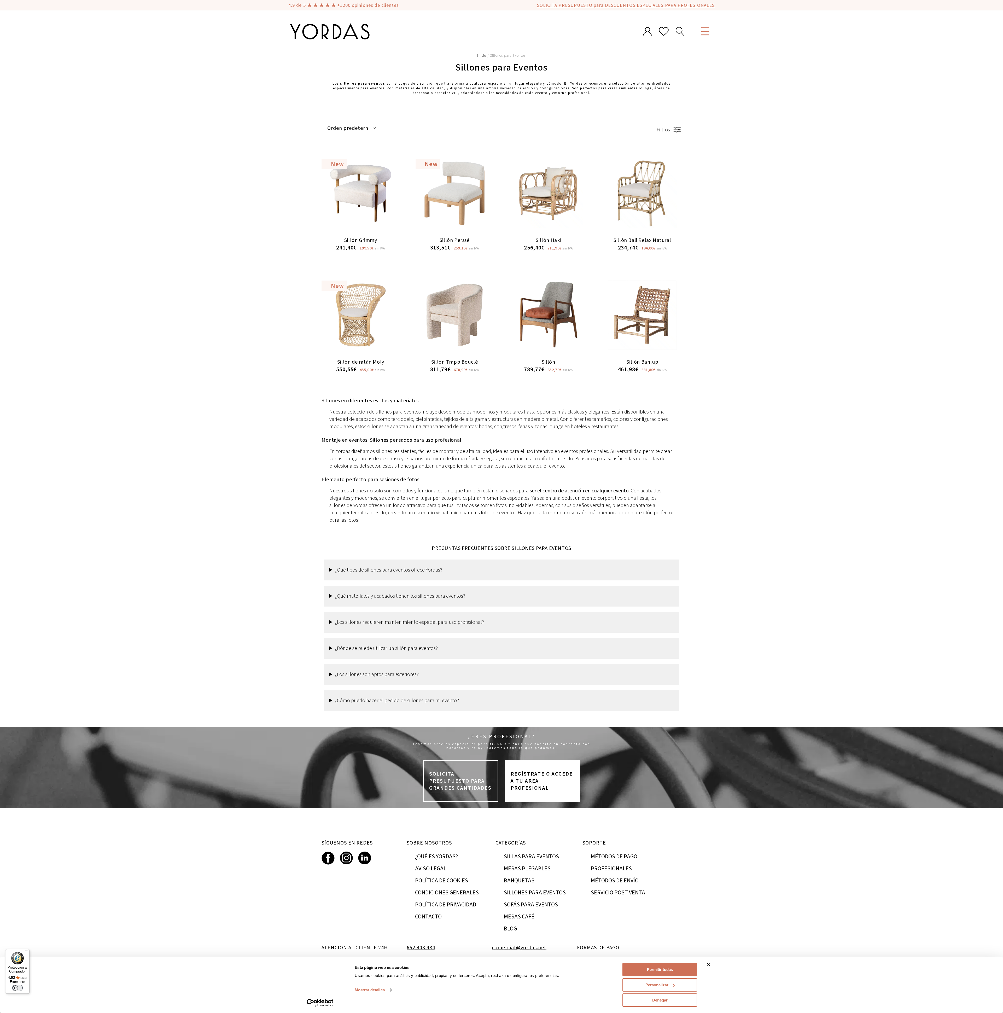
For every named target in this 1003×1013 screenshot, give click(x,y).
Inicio (481, 55)
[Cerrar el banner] (708, 965)
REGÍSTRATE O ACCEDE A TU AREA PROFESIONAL (542, 780)
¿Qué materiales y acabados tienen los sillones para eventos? (400, 595)
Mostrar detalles (370, 990)
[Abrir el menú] (705, 31)
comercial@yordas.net (519, 947)
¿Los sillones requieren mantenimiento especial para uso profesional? (409, 622)
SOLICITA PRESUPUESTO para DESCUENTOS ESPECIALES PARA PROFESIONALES (626, 5)
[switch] (17, 988)
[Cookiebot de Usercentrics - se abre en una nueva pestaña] (320, 1003)
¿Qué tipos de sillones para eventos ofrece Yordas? (388, 569)
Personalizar (656, 985)
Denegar (660, 1000)
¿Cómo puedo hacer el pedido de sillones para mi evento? (397, 700)
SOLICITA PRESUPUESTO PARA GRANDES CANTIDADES (460, 780)
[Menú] (26, 952)
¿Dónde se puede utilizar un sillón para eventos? (386, 648)
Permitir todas (660, 969)
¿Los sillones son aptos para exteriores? (377, 674)
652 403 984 (421, 947)
